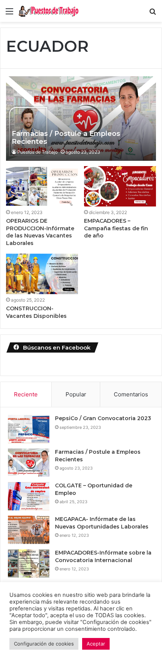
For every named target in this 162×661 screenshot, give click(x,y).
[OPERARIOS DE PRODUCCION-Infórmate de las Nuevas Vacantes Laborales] (42, 186)
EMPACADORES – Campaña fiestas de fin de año (116, 228)
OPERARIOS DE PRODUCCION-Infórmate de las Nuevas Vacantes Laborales (40, 232)
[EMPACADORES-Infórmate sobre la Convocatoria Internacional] (28, 563)
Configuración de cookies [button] (44, 644)
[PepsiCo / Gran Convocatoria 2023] (28, 429)
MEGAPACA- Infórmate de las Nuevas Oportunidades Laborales (101, 523)
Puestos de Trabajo (37, 152)
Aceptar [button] (96, 644)
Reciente (26, 394)
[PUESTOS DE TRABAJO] (49, 11)
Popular (76, 394)
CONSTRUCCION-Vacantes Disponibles (36, 312)
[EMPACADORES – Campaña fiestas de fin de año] (120, 186)
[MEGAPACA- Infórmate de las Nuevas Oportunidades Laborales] (28, 530)
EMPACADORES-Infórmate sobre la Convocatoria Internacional (103, 556)
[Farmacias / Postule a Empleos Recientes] (81, 118)
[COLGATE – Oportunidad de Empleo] (28, 496)
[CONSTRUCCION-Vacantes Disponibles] (42, 274)
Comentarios (131, 394)
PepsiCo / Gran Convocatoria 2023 (103, 418)
